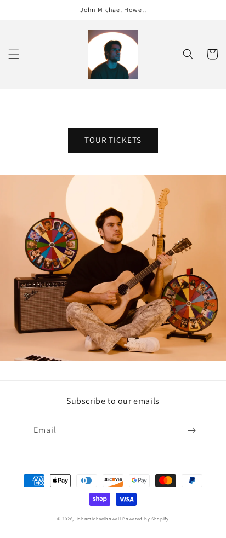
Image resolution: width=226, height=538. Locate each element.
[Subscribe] (191, 430)
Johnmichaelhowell (98, 519)
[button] (14, 54)
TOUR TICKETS (113, 140)
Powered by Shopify (145, 519)
